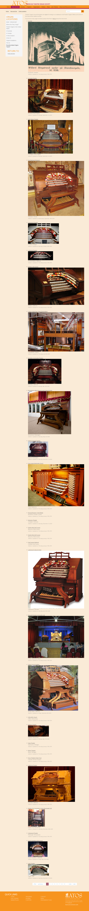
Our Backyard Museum (34, 160)
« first (34, 884)
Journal (28, 898)
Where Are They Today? (12, 24)
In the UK (8, 38)
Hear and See (15, 7)
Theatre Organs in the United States (13, 27)
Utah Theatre (31, 863)
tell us (54, 18)
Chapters (29, 7)
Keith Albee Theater (33, 119)
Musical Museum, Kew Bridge (35, 513)
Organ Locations (22, 11)
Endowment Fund (46, 900)
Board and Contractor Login (71, 904)
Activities (23, 7)
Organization (36, 7)
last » (74, 884)
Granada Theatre (32, 78)
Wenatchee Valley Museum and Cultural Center (40, 390)
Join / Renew (54, 7)
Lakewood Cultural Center (34, 550)
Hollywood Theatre (33, 222)
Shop (48, 7)
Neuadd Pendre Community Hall (36, 615)
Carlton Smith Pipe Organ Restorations (38, 311)
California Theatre (32, 250)
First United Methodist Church (35, 463)
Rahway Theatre (32, 724)
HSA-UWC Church (32, 717)
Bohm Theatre (31, 750)
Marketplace (15, 900)
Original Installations (11, 40)
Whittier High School (33, 266)
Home (7, 11)
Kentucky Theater (32, 520)
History (43, 7)
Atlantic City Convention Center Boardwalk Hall (40, 808)
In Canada (8, 33)
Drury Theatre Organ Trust (34, 758)
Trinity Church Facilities (33, 664)
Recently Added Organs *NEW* (12, 46)
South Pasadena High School (35, 840)
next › (70, 884)
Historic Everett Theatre (34, 441)
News (8, 7)
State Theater (31, 743)
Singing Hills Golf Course (34, 527)
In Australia (9, 31)
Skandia (30, 21)
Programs (29, 896)
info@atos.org (70, 902)
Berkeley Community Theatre (35, 358)
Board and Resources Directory (68, 7)
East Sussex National (33, 542)
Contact (43, 896)
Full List (8, 43)
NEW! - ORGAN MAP (11, 22)
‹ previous (40, 884)
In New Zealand (10, 35)
